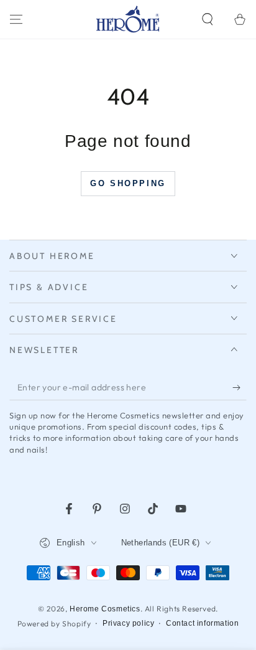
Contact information (202, 623)
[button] (207, 19)
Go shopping (128, 183)
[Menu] (16, 19)
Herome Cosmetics (105, 609)
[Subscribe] (239, 388)
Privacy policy (128, 623)
